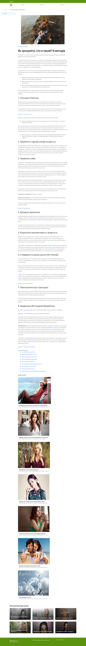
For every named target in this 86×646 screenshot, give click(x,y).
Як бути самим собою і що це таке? (29, 359)
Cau (11, 4)
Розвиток (62, 4)
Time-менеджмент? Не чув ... (25, 597)
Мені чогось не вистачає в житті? (29, 354)
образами (55, 327)
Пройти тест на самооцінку (24, 208)
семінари (38, 219)
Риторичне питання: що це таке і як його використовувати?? (32, 533)
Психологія (42, 4)
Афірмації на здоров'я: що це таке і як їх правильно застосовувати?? (33, 437)
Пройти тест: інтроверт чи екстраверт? (26, 346)
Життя (22, 4)
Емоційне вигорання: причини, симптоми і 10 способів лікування (33, 405)
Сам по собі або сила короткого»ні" (29, 356)
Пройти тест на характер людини (25, 283)
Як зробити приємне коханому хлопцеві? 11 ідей (29, 565)
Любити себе (21, 162)
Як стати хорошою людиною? (28, 361)
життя (19, 46)
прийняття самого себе (30, 151)
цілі (40, 188)
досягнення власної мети (51, 245)
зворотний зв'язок (59, 639)
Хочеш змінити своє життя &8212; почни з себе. (32, 364)
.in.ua (12, 1)
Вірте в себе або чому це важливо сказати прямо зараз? (34, 371)
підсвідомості (51, 325)
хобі (33, 332)
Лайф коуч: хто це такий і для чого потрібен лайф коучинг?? (32, 501)
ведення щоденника (28, 310)
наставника (45, 166)
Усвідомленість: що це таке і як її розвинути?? (29, 469)
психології (62, 121)
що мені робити (24, 46)
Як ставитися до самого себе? (28, 352)
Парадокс (20, 274)
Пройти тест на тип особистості (25, 114)
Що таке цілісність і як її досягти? (29, 366)
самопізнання (46, 218)
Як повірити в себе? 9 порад (28, 368)
